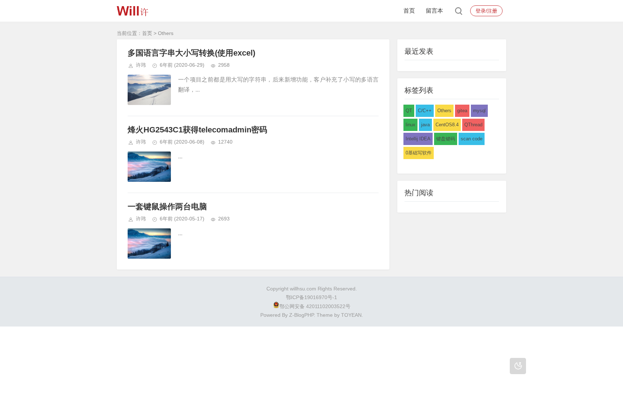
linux (410, 124)
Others (444, 110)
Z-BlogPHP (301, 315)
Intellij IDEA (418, 138)
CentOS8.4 (447, 124)
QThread (473, 124)
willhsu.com (303, 289)
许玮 (141, 65)
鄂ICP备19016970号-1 (311, 297)
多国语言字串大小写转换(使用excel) (191, 52)
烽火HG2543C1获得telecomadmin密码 (197, 129)
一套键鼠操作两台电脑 (167, 206)
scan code (471, 138)
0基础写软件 (419, 152)
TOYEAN (351, 315)
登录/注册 (486, 11)
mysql (479, 110)
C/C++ (425, 110)
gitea (462, 110)
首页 (409, 11)
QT (409, 110)
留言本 (434, 11)
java (425, 124)
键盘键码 (445, 138)
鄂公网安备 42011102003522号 (314, 306)
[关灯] (518, 366)
